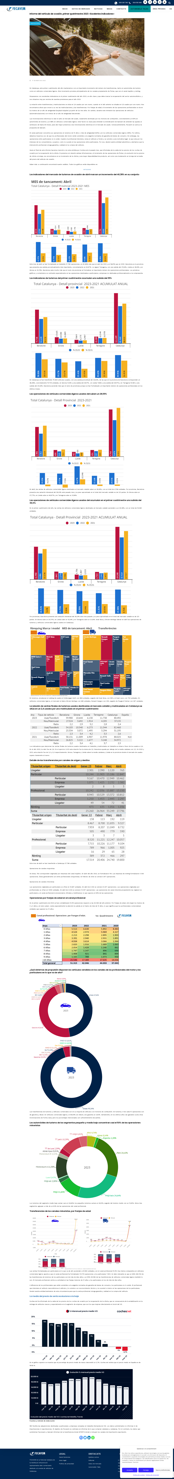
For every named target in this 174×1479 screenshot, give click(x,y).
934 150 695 (137, 3)
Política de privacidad (152, 1475)
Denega (146, 1470)
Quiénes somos (94, 1457)
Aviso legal (62, 1460)
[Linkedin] (89, 1437)
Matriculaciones (35, 23)
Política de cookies (139, 1475)
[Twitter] (85, 1437)
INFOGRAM (87, 169)
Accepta (130, 1470)
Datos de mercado (95, 1463)
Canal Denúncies (64, 1457)
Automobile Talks (94, 1467)
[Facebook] (81, 1437)
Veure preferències (163, 1470)
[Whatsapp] (93, 1437)
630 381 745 (123, 3)
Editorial (91, 1460)
